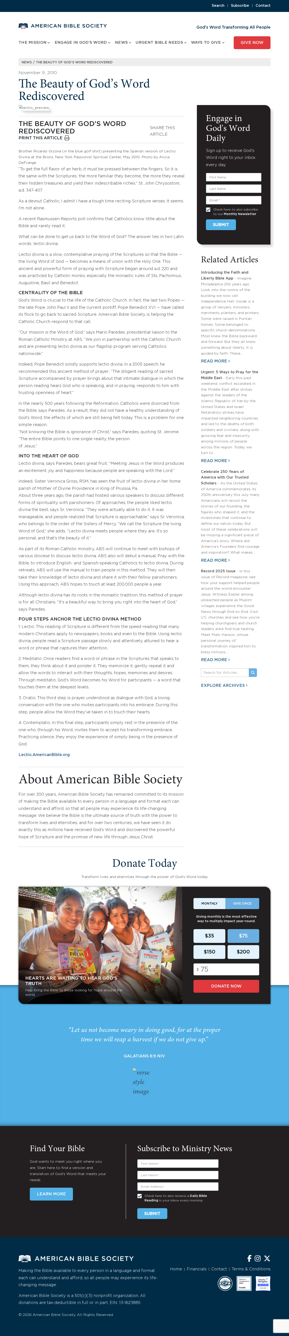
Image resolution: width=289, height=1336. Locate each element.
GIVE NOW (252, 43)
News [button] (121, 42)
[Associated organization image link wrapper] (225, 1283)
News (27, 62)
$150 (209, 952)
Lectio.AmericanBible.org (44, 755)
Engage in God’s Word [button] (81, 42)
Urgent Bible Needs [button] (159, 42)
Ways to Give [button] (206, 42)
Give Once (242, 903)
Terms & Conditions (251, 1269)
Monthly (209, 903)
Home (176, 1269)
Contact (263, 5)
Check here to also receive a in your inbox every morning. (175, 1198)
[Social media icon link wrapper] (249, 1259)
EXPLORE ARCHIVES (223, 685)
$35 (209, 936)
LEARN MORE (51, 1194)
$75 (243, 936)
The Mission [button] (33, 42)
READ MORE (214, 361)
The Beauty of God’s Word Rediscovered (74, 62)
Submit (221, 225)
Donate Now (226, 986)
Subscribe (240, 5)
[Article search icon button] (253, 672)
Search (218, 5)
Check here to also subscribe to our (235, 211)
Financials (197, 1269)
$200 (243, 952)
